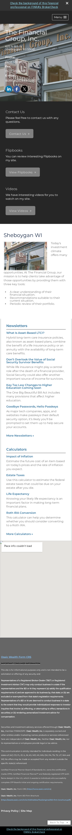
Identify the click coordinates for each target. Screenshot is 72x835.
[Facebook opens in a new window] (16, 89)
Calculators (16, 449)
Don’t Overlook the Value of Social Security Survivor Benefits (30, 361)
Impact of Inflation (19, 456)
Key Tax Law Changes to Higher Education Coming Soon (29, 386)
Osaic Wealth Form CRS (16, 657)
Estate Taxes (15, 475)
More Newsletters (20, 435)
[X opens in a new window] (24, 89)
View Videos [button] (18, 211)
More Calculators (19, 534)
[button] (60, 17)
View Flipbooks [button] (21, 172)
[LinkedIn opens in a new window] (8, 89)
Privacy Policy (10, 810)
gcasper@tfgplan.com (20, 80)
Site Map (26, 810)
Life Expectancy (17, 494)
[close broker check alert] (67, 3)
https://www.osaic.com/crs (39, 789)
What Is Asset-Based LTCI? (25, 333)
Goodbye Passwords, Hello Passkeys (32, 406)
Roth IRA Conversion (21, 512)
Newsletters (16, 326)
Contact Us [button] (17, 133)
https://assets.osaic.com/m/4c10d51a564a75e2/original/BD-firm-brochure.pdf (36, 800)
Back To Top (57, 822)
